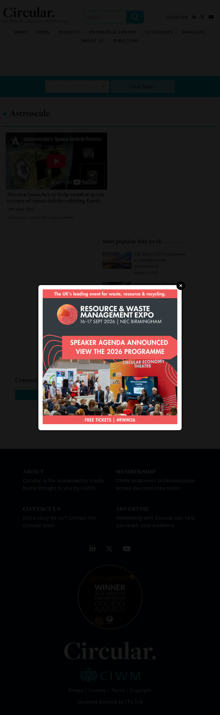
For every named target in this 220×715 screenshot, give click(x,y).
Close (180, 285)
